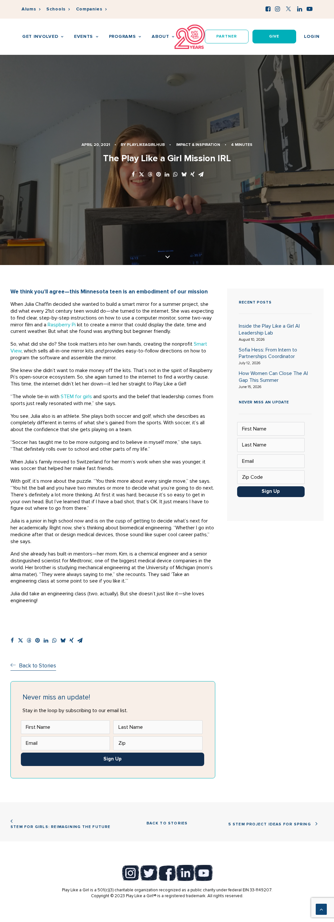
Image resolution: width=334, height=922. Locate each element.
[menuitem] (31, 9)
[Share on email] (201, 175)
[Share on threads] (150, 175)
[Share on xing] (192, 175)
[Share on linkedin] (167, 175)
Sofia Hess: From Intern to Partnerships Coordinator (268, 353)
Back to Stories (167, 823)
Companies (89, 9)
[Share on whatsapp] (175, 175)
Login (312, 36)
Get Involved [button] (40, 36)
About (160, 36)
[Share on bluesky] (184, 175)
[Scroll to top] (321, 909)
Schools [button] (56, 9)
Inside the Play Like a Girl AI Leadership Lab (269, 329)
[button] (268, 9)
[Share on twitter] (141, 175)
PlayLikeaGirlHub (146, 144)
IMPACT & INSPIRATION (198, 144)
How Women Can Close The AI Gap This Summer (273, 376)
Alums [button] (29, 9)
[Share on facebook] (133, 175)
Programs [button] (122, 36)
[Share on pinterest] (158, 175)
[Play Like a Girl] (190, 36)
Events (83, 36)
